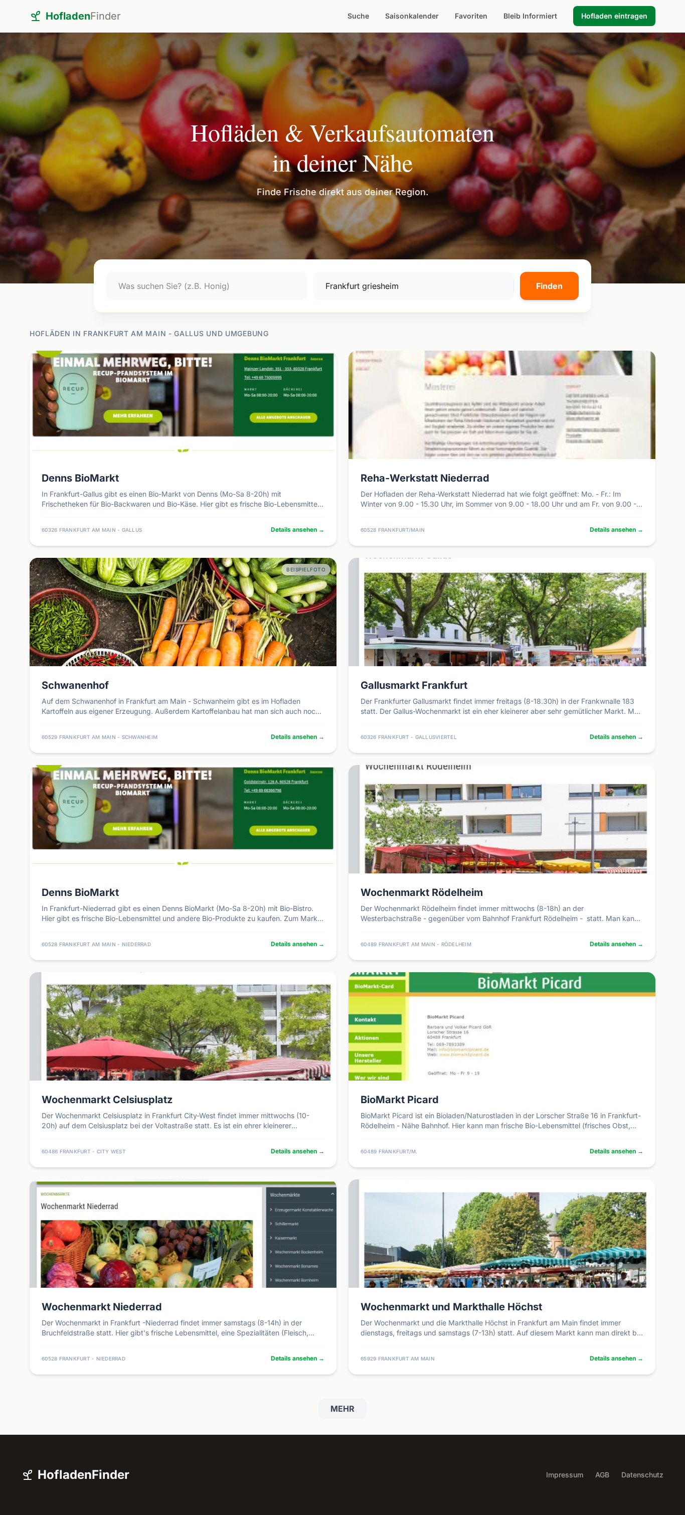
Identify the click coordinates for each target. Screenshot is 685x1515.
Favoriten (471, 16)
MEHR (342, 1409)
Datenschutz (642, 1474)
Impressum (564, 1474)
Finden (549, 286)
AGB (602, 1474)
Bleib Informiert (530, 16)
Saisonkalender (412, 16)
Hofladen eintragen (614, 16)
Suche (358, 16)
